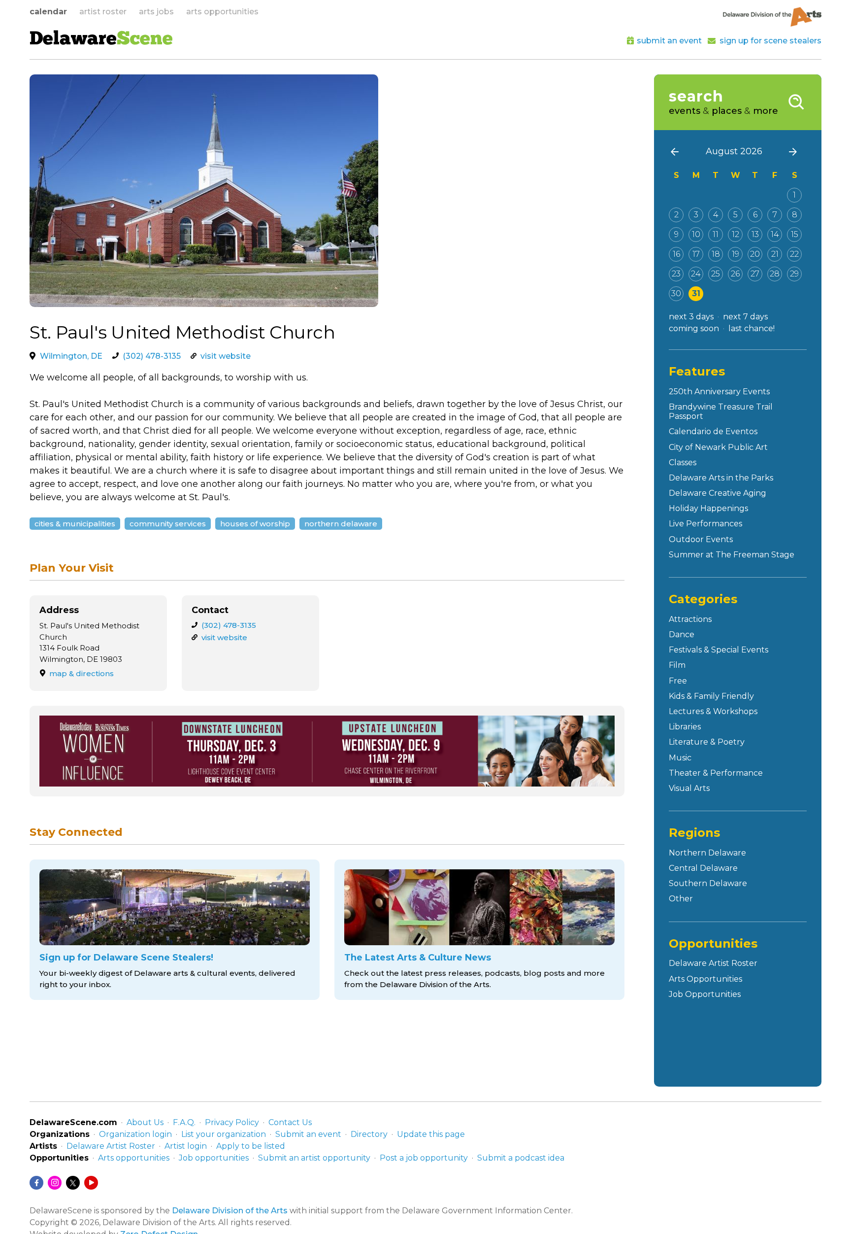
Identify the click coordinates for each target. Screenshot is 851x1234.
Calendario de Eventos (713, 431)
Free (678, 681)
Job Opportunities (705, 994)
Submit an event (308, 1134)
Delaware (101, 40)
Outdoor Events (701, 539)
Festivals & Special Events (718, 649)
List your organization (223, 1134)
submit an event (669, 40)
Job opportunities (214, 1158)
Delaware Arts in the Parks (721, 477)
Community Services (168, 523)
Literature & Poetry (707, 742)
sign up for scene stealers (770, 40)
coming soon (694, 328)
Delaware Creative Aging (717, 493)
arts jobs (156, 11)
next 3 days (691, 316)
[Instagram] (55, 1183)
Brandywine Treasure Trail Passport (721, 411)
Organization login (135, 1134)
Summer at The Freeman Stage (731, 554)
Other (681, 898)
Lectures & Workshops (713, 711)
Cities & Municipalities (74, 523)
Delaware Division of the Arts (230, 1210)
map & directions (81, 673)
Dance (681, 634)
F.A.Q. (184, 1122)
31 (696, 293)
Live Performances (705, 523)
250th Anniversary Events (719, 391)
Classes (682, 462)
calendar (48, 11)
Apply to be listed (250, 1146)
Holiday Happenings (708, 508)
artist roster (103, 11)
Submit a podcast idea (520, 1158)
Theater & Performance (716, 773)
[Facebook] (36, 1183)
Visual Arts (689, 788)
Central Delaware (703, 868)
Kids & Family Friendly (711, 696)
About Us (145, 1122)
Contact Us (290, 1122)
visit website (225, 356)
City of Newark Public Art (718, 447)
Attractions (690, 619)
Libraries (685, 726)
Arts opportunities (133, 1158)
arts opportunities (222, 11)
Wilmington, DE (71, 356)
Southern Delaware (708, 883)
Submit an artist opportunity (314, 1158)
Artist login (185, 1146)
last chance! (751, 328)
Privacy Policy (232, 1122)
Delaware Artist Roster (713, 963)
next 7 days (745, 316)
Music (680, 757)
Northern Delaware (340, 523)
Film (677, 665)
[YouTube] (91, 1183)
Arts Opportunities (705, 979)
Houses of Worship (255, 523)
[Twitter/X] (73, 1183)
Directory (369, 1134)
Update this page (431, 1134)
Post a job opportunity (424, 1158)
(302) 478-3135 (152, 356)
